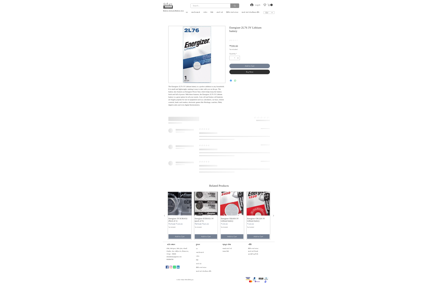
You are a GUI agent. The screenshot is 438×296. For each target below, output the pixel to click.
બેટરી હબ (167, 4)
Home (170, 18)
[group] (219, 144)
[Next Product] (273, 144)
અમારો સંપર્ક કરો (227, 177)
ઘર (197, 177)
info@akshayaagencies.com (174, 185)
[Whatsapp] (174, 195)
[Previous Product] (164, 144)
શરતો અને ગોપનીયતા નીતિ (203, 200)
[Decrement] (231, 51)
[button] (270, 5)
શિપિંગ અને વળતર (201, 196)
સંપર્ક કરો (198, 192)
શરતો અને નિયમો (253, 179)
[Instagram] (170, 195)
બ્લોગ (197, 184)
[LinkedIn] (178, 195)
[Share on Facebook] (230, 74)
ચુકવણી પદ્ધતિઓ (253, 182)
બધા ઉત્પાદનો (200, 181)
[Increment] (238, 51)
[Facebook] (167, 195)
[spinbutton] (235, 51)
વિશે (197, 188)
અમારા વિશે (225, 179)
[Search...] (234, 6)
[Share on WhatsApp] (235, 74)
